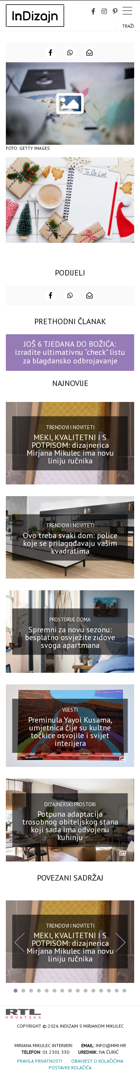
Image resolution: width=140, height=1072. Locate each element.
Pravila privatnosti (39, 1061)
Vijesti (70, 710)
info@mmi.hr (111, 1045)
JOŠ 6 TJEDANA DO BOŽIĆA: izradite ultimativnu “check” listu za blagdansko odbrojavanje (70, 352)
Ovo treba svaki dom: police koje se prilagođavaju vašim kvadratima (70, 543)
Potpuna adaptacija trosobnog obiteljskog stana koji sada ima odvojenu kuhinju (70, 825)
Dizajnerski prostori (70, 804)
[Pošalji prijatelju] (89, 52)
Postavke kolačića (70, 1067)
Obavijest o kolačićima (97, 1061)
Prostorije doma (70, 619)
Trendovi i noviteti (70, 427)
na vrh (126, 1011)
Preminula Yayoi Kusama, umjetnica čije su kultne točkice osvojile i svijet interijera (70, 731)
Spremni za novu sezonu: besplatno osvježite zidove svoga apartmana (70, 637)
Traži (128, 26)
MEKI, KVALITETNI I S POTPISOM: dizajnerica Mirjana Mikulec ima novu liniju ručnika (70, 448)
